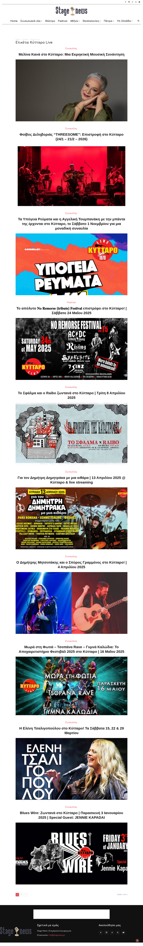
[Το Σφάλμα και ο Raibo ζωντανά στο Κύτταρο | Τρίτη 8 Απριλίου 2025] (71, 434)
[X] (135, 2)
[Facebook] (125, 2)
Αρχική (18, 39)
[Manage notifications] (137, 940)
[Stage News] (71, 11)
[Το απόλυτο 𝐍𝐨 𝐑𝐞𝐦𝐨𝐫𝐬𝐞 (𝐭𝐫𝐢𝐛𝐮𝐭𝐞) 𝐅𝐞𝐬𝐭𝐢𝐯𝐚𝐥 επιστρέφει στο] (71, 349)
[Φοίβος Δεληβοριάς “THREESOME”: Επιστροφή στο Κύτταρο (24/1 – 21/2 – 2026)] (71, 175)
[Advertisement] (71, 31)
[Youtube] (139, 2)
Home (13, 21)
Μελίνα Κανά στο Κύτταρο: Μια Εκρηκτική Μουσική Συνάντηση (71, 54)
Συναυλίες (71, 48)
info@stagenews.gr (56, 935)
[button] (138, 21)
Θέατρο (50, 21)
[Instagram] (129, 2)
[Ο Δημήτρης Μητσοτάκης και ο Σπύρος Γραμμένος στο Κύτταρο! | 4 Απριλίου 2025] (71, 603)
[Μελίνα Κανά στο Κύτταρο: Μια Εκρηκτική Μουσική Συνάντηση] (71, 90)
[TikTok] (132, 2)
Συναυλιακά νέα (30, 21)
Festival (62, 21)
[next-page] (26, 894)
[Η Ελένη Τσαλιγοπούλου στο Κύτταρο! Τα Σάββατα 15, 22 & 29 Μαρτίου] (71, 769)
